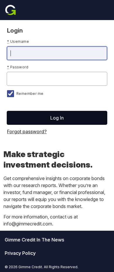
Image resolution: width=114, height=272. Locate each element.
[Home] (11, 10)
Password (17, 67)
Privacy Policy (20, 253)
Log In (57, 118)
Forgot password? (27, 131)
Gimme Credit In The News (34, 240)
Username (18, 41)
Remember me (29, 93)
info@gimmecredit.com (28, 224)
